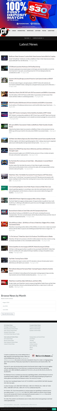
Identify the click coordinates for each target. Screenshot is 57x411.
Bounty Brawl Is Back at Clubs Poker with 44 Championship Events (28, 210)
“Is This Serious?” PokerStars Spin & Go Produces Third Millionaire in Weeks (31, 236)
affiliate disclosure (33, 404)
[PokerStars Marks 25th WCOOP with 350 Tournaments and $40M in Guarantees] (5, 94)
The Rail (44, 30)
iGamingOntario (22, 396)
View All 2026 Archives (8, 314)
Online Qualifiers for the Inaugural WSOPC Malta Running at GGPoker (29, 246)
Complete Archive (37, 38)
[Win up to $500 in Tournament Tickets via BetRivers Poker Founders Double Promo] (5, 126)
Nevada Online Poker (9, 332)
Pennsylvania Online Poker (11, 328)
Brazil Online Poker (9, 340)
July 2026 (5, 306)
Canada (14, 30)
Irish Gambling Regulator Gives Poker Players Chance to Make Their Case (30, 186)
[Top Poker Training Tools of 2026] (5, 260)
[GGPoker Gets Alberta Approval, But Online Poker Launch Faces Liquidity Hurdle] (5, 140)
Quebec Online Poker (35, 330)
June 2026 (5, 309)
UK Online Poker (8, 338)
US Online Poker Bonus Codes (11, 334)
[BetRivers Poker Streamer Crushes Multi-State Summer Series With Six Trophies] (5, 57)
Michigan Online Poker (10, 327)
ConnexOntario (18, 392)
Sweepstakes (30, 30)
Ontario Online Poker (35, 327)
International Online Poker (11, 337)
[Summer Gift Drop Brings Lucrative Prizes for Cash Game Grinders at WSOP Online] (5, 80)
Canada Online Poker (35, 325)
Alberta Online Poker (35, 328)
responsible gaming (24, 404)
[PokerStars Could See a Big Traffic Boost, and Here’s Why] (5, 282)
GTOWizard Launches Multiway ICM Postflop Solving (24, 66)
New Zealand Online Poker (11, 342)
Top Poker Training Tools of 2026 (18, 258)
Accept (54, 409)
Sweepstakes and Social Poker (37, 337)
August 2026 (6, 302)
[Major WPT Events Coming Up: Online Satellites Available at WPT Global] (5, 114)
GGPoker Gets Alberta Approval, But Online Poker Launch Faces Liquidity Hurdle (32, 138)
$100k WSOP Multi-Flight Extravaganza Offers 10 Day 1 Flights (27, 198)
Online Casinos (33, 344)
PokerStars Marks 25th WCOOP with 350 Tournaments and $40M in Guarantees (32, 92)
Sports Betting (33, 345)
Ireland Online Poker (9, 344)
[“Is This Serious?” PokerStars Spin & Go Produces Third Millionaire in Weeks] (5, 237)
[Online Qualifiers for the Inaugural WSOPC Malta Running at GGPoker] (5, 248)
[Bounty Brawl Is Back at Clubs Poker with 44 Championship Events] (5, 212)
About (31, 347)
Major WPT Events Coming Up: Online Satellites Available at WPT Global (30, 113)
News (31, 349)
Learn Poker (51, 30)
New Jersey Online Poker (10, 330)
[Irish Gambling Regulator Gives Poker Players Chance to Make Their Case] (5, 188)
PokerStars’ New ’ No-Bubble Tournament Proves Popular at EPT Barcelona (30, 175)
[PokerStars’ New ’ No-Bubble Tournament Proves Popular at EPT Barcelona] (5, 176)
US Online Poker (8, 325)
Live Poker (37, 30)
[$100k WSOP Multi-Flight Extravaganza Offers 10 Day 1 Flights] (5, 200)
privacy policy (16, 404)
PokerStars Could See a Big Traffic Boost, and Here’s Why (25, 281)
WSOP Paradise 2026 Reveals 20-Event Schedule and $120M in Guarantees (30, 102)
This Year (26, 38)
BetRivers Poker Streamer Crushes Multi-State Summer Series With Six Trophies (32, 56)
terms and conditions (8, 404)
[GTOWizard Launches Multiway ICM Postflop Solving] (5, 68)
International (21, 30)
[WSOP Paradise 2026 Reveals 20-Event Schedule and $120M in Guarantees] (5, 104)
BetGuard (41, 394)
